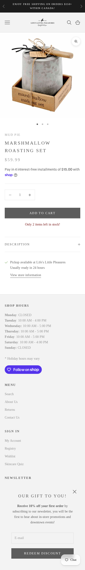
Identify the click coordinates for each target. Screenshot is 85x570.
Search (9, 394)
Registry (10, 448)
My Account (13, 440)
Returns (10, 409)
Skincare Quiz (14, 464)
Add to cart (42, 213)
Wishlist (10, 456)
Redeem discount (42, 553)
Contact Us (12, 417)
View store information (25, 275)
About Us (11, 402)
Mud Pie (13, 135)
